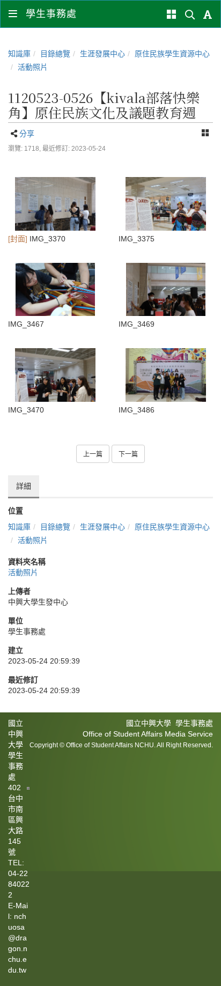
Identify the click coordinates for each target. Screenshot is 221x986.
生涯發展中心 (102, 53)
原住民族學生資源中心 (172, 53)
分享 (26, 133)
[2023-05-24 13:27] (166, 374)
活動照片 (33, 67)
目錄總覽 (55, 53)
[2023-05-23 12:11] (55, 289)
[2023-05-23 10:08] (55, 203)
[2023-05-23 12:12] (55, 374)
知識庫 (19, 53)
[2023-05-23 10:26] (166, 203)
